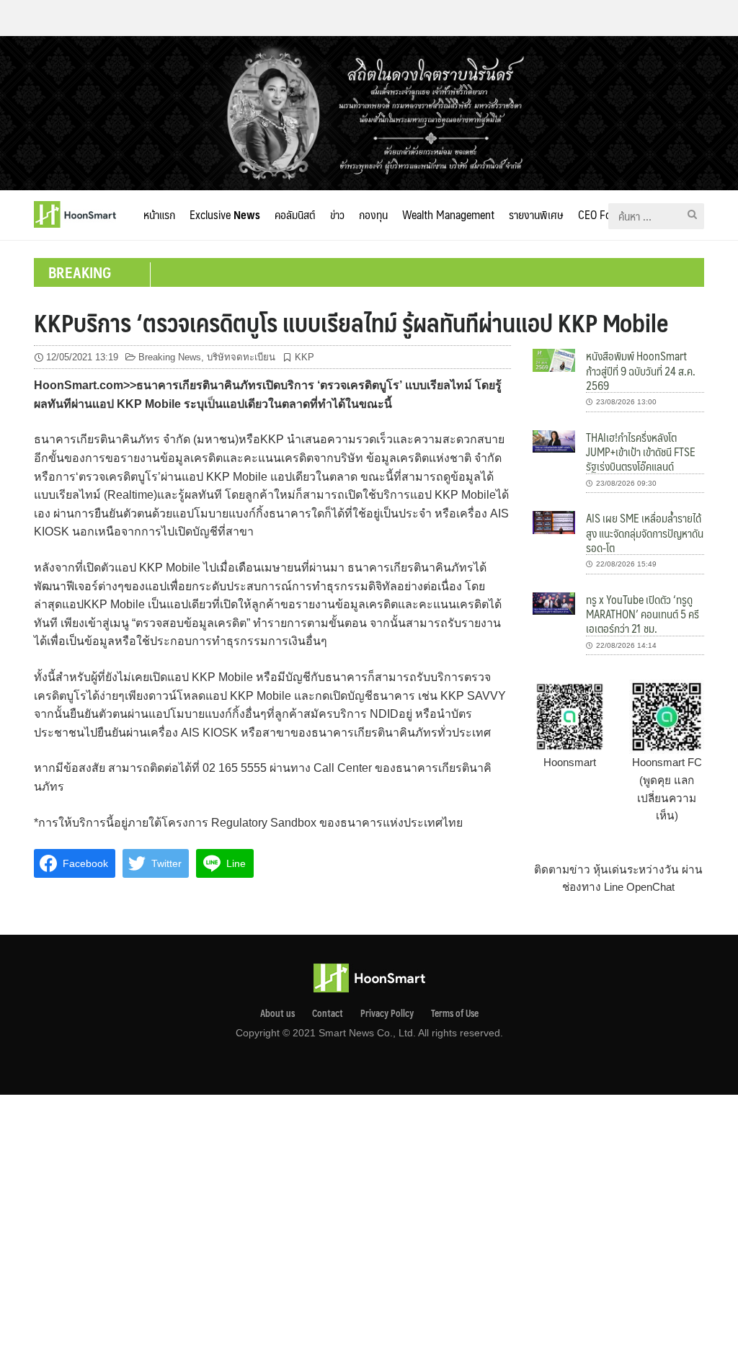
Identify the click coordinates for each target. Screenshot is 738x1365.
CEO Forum (603, 214)
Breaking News (169, 357)
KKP (304, 357)
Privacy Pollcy (387, 1013)
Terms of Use (455, 1013)
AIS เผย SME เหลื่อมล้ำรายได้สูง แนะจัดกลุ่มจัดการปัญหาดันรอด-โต (644, 532)
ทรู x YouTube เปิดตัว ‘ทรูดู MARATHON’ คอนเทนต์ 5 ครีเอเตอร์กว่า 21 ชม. (642, 614)
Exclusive (225, 214)
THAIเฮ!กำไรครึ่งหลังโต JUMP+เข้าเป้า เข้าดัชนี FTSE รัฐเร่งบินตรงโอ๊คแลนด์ (640, 451)
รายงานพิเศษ (536, 214)
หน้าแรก (159, 214)
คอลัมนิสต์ (295, 214)
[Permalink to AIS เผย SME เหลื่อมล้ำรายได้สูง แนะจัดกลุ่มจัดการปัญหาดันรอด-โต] (554, 521)
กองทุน (373, 214)
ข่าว (337, 214)
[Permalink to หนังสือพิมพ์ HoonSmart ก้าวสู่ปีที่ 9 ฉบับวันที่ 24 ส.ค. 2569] (554, 359)
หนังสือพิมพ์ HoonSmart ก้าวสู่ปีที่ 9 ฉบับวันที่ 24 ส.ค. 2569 (640, 370)
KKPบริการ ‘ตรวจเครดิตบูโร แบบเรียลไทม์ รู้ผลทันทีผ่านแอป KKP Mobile (351, 322)
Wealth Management (448, 214)
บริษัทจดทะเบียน (241, 357)
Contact (327, 1013)
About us (277, 1013)
